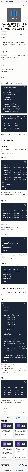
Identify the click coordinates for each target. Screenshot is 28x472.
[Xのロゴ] (23, 465)
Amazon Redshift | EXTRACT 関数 (9, 229)
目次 (24, 5)
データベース (4, 31)
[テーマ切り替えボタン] (26, 1)
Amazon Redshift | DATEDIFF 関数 (9, 153)
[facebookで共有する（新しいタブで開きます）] (23, 34)
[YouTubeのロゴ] (26, 465)
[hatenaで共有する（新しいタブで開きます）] (21, 34)
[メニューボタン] (2, 1)
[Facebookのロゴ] (20, 465)
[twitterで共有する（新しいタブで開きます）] (26, 35)
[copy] (25, 87)
